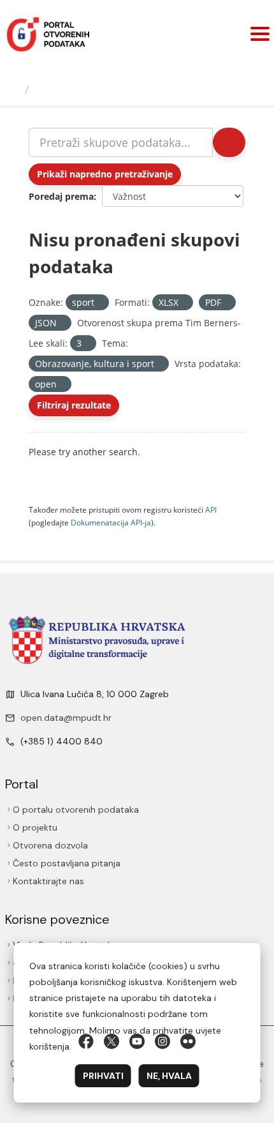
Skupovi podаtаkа (87, 89)
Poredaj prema (61, 196)
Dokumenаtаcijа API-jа (111, 522)
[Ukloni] (100, 303)
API (211, 509)
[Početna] (14, 89)
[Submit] (229, 142)
